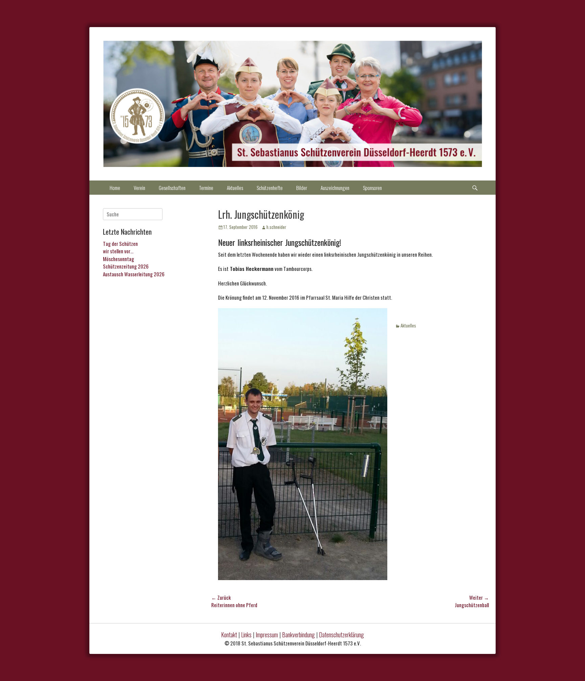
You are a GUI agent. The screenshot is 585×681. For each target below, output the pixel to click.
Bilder (301, 187)
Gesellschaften (172, 187)
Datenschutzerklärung (341, 634)
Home (115, 187)
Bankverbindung (298, 634)
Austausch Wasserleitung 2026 (134, 274)
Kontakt (229, 634)
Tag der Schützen (120, 243)
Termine (206, 187)
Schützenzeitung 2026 (126, 266)
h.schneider (276, 227)
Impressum (267, 634)
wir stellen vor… (118, 251)
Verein (139, 187)
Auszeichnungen (335, 187)
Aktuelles (235, 187)
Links (246, 634)
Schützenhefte (270, 187)
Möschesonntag (118, 258)
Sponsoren (372, 187)
